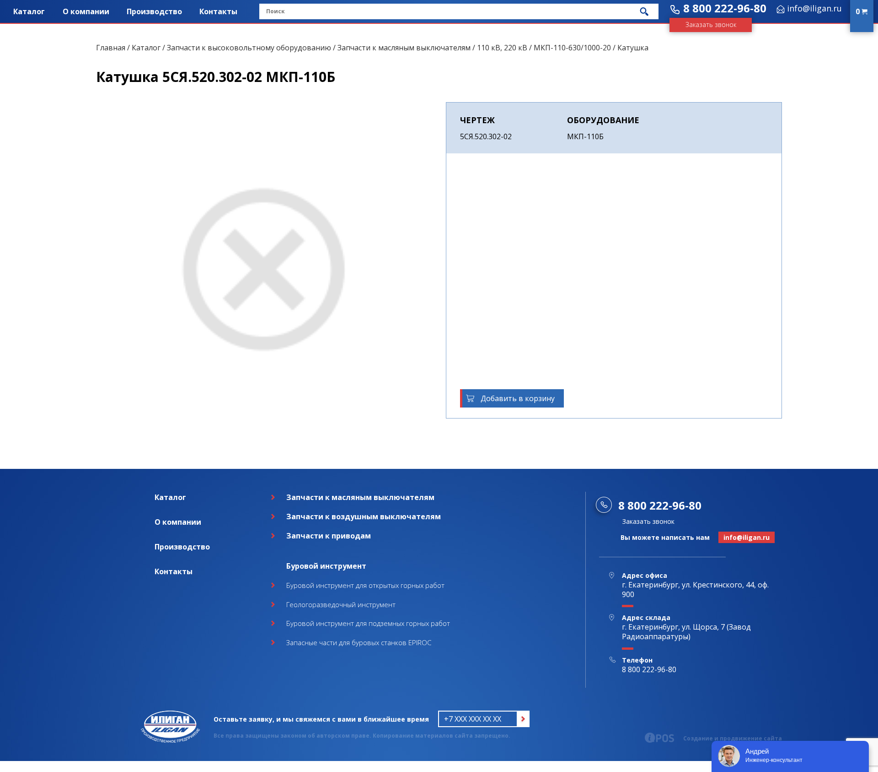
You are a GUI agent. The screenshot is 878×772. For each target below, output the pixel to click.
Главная (110, 48)
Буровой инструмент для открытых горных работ (365, 585)
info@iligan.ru (814, 8)
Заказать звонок (710, 24)
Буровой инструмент (326, 566)
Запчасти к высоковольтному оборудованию (249, 48)
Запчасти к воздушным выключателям (363, 516)
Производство (154, 11)
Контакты (218, 11)
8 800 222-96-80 (724, 8)
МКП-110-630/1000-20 (572, 48)
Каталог (29, 11)
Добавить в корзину (518, 398)
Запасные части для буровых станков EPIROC (358, 642)
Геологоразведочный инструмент (341, 604)
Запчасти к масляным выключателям (404, 48)
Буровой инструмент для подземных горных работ (368, 623)
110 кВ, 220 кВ (502, 48)
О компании (86, 11)
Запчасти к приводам (328, 536)
